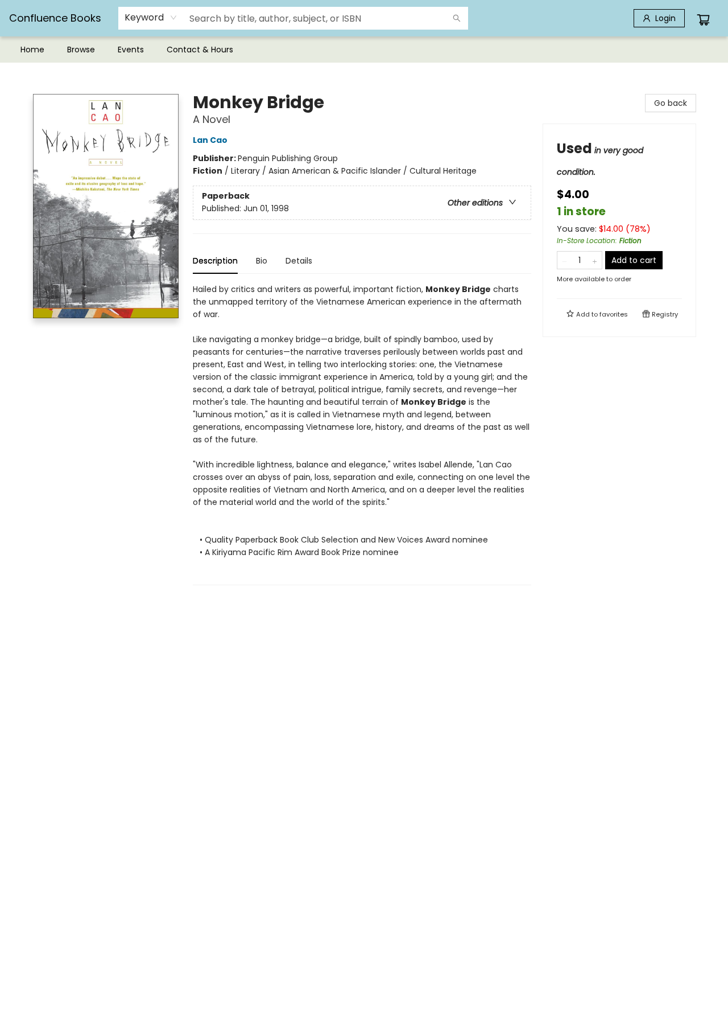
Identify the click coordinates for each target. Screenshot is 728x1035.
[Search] (456, 18)
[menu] (364, 49)
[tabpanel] (362, 434)
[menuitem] (32, 49)
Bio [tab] (261, 260)
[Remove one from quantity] (564, 260)
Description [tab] (215, 260)
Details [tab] (299, 260)
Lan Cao (210, 140)
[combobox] (151, 17)
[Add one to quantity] (595, 260)
